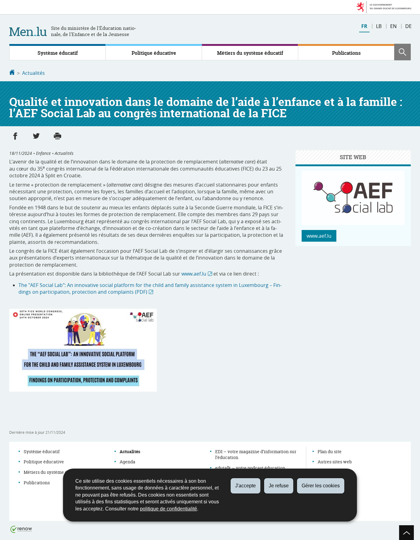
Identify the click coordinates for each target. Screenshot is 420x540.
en (393, 26)
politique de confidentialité (168, 508)
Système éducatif (58, 53)
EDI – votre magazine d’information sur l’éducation (255, 455)
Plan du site (330, 451)
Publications (346, 53)
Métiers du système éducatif (250, 53)
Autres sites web (335, 462)
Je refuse (279, 485)
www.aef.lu (193, 273)
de (408, 26)
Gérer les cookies (321, 485)
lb (379, 26)
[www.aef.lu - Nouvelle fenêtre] (353, 223)
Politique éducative (154, 53)
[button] (402, 52)
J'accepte (245, 485)
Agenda (127, 462)
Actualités (33, 73)
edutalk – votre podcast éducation (250, 468)
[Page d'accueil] (12, 73)
